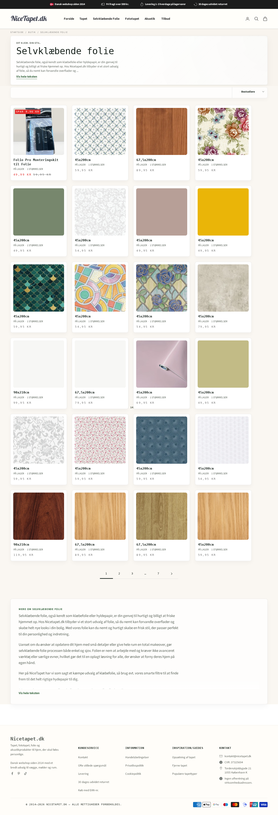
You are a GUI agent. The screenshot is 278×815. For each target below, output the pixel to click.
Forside (69, 18)
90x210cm (21, 392)
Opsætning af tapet (183, 757)
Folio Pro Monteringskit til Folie (35, 162)
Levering (83, 774)
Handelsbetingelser (137, 757)
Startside (17, 32)
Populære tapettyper (184, 774)
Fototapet (132, 18)
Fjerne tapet (179, 765)
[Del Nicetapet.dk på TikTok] (25, 773)
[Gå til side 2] (171, 574)
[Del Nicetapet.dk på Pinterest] (19, 773)
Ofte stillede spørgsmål (92, 765)
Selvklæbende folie (54, 32)
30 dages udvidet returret (93, 782)
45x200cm (83, 160)
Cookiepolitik (133, 774)
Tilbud (165, 18)
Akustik (150, 18)
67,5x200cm (146, 160)
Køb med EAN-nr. (88, 790)
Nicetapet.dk (27, 739)
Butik (32, 32)
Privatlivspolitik (134, 765)
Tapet (83, 18)
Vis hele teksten (26, 77)
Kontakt (83, 757)
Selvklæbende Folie (106, 18)
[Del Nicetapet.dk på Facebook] (12, 773)
